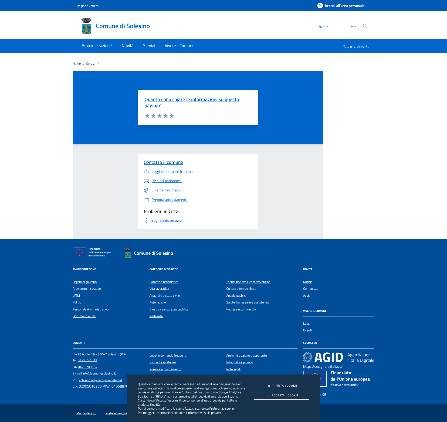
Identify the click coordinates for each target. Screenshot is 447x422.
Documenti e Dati (84, 316)
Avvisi (307, 295)
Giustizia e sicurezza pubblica (168, 309)
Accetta (285, 395)
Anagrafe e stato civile (164, 295)
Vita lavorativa (159, 288)
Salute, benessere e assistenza (247, 302)
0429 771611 (87, 360)
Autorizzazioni (158, 302)
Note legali (233, 369)
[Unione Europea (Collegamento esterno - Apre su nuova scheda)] (93, 253)
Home (77, 63)
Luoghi (307, 323)
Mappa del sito (86, 413)
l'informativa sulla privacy (203, 412)
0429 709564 (87, 366)
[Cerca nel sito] (365, 26)
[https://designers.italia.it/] (338, 357)
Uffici (76, 295)
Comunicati (310, 288)
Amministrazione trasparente (246, 355)
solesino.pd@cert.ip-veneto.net (100, 380)
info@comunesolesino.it (99, 373)
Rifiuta (285, 385)
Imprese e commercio (241, 309)
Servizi (90, 63)
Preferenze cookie (221, 408)
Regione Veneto (87, 5)
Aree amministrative (87, 288)
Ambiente (156, 316)
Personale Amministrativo (90, 309)
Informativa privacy (239, 362)
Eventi (307, 330)
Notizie (307, 281)
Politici (77, 302)
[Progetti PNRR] (338, 380)
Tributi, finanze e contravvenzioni (248, 281)
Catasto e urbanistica (163, 281)
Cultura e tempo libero (241, 288)
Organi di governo (85, 281)
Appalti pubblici (236, 295)
